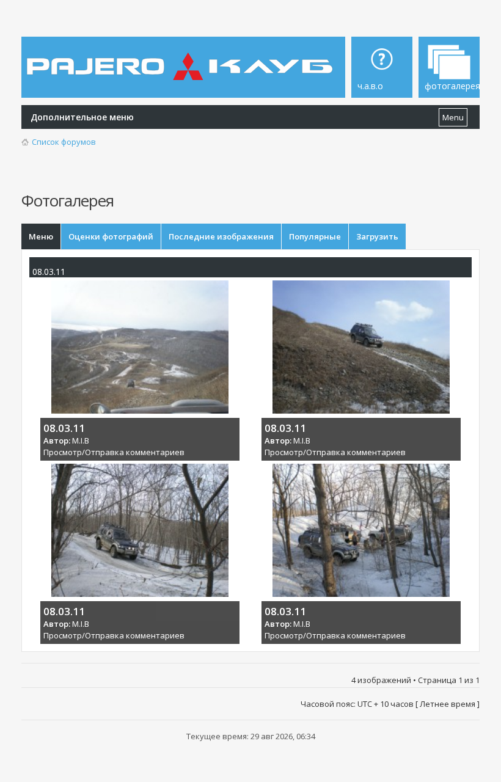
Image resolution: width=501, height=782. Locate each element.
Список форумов (64, 141)
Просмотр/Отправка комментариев (114, 452)
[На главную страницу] (181, 57)
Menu (453, 117)
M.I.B (80, 440)
